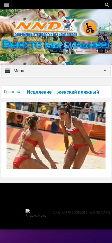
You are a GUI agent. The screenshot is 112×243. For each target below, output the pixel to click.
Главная (12, 91)
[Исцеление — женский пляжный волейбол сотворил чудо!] (56, 135)
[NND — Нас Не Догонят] (56, 27)
